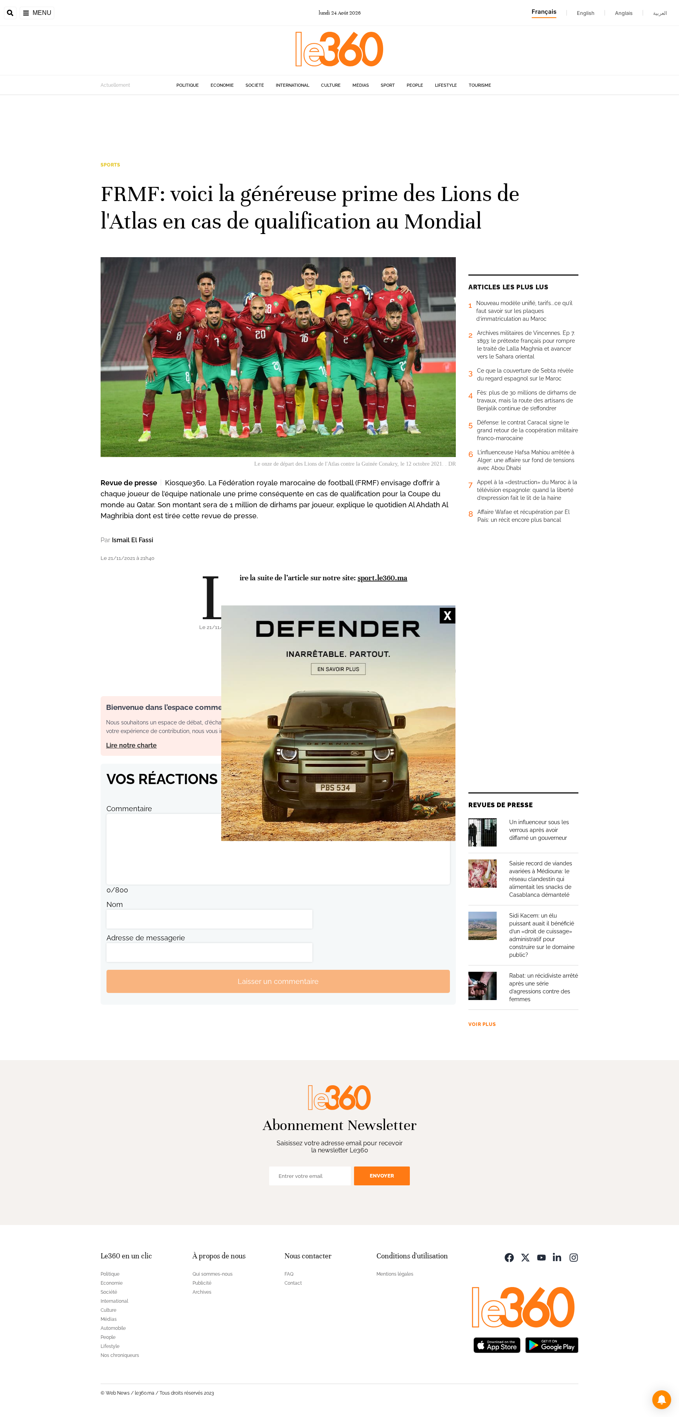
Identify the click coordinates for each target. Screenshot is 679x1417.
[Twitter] (525, 1257)
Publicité (202, 1283)
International (292, 85)
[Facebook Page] (509, 1257)
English (586, 13)
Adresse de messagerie (145, 938)
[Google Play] (551, 1344)
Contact (293, 1283)
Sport (388, 85)
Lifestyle (446, 85)
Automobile (113, 1328)
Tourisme (480, 85)
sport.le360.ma (382, 577)
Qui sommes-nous (213, 1274)
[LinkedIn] (557, 1257)
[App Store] (497, 1344)
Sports (110, 165)
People (415, 85)
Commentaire (129, 808)
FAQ (289, 1274)
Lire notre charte (131, 745)
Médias (360, 85)
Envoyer (382, 1176)
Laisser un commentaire (278, 981)
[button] (661, 1399)
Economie (222, 85)
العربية (660, 13)
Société (255, 85)
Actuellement (115, 85)
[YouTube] (541, 1257)
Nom (114, 904)
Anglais (624, 13)
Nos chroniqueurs (120, 1355)
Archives (202, 1292)
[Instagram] (573, 1257)
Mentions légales (394, 1274)
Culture (331, 85)
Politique (187, 85)
